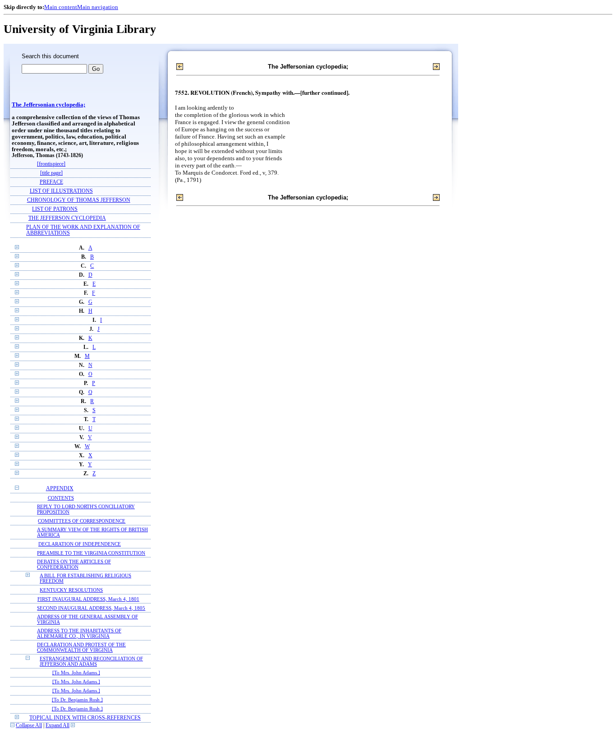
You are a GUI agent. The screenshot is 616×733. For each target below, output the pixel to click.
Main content (60, 7)
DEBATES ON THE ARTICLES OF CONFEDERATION (74, 564)
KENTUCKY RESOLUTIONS (71, 590)
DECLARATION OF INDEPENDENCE (79, 544)
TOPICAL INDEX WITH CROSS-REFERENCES (85, 718)
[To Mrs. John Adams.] (76, 672)
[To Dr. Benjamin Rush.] (77, 699)
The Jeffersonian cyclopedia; (48, 105)
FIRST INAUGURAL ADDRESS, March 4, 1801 (88, 599)
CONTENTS (61, 498)
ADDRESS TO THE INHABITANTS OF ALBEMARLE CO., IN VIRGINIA (79, 633)
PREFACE (51, 182)
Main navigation (97, 7)
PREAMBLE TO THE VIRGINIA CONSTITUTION (91, 553)
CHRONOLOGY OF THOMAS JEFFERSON (78, 200)
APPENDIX (60, 489)
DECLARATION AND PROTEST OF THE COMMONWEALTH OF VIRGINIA (81, 647)
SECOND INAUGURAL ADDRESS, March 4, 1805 (91, 608)
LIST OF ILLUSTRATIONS (61, 191)
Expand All (57, 725)
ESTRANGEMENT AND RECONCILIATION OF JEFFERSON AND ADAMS (91, 661)
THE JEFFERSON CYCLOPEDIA (67, 218)
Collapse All (29, 725)
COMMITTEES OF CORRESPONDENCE (81, 521)
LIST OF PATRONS (55, 209)
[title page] (51, 173)
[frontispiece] (51, 164)
